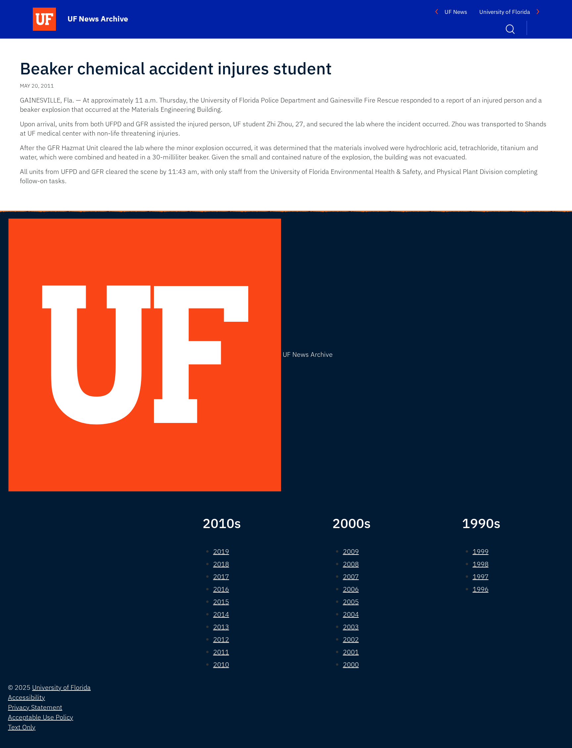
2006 (351, 589)
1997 (481, 576)
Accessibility (26, 697)
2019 (221, 551)
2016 (221, 589)
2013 (221, 626)
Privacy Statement (35, 707)
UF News (456, 12)
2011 (221, 651)
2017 (221, 576)
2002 (351, 639)
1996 (481, 589)
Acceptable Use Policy (40, 717)
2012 (221, 639)
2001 (351, 651)
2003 (351, 626)
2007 (351, 576)
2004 (351, 614)
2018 (221, 564)
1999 (481, 551)
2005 (351, 601)
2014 (221, 614)
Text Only (21, 727)
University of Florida (504, 12)
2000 (351, 664)
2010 (221, 664)
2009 (351, 551)
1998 (481, 564)
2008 (351, 564)
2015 (221, 601)
